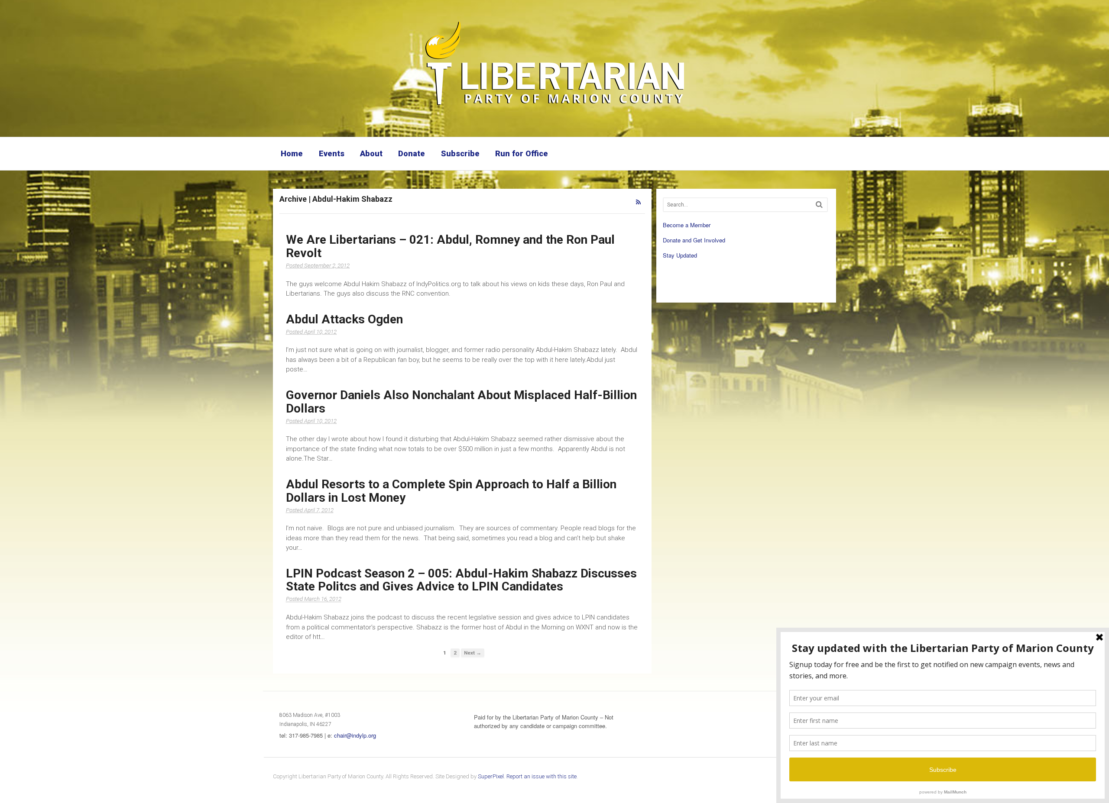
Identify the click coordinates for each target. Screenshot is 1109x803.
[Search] (819, 204)
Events (331, 153)
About (371, 153)
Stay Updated (680, 255)
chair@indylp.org (355, 735)
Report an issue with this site (541, 776)
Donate (411, 153)
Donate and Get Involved (694, 240)
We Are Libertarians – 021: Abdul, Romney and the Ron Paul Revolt (450, 246)
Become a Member (686, 225)
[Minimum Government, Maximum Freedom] (554, 106)
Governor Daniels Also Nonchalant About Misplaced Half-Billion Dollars (461, 402)
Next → (472, 653)
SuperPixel (491, 776)
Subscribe (460, 153)
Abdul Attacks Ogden (344, 319)
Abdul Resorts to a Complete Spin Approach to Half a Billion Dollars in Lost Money (451, 491)
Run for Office (521, 153)
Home (292, 153)
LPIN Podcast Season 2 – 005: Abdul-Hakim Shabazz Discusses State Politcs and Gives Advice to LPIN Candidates (461, 580)
